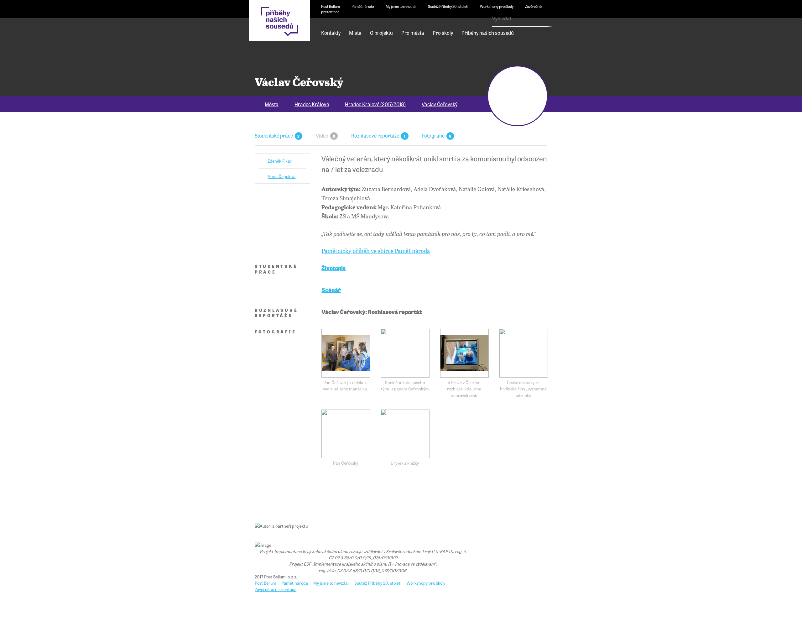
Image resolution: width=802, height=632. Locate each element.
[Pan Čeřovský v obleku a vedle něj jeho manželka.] (345, 353)
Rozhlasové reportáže (375, 135)
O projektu (381, 32)
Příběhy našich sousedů (487, 32)
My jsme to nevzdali (401, 6)
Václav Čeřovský (439, 104)
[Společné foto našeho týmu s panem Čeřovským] (405, 353)
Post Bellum (330, 6)
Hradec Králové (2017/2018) (375, 104)
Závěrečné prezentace (275, 589)
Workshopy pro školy (496, 6)
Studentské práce (274, 135)
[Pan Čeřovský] (345, 434)
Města (272, 104)
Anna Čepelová (281, 176)
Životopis (333, 268)
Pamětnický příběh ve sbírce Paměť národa (375, 251)
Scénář (331, 289)
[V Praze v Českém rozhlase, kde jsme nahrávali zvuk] (464, 353)
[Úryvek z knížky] (405, 434)
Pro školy (443, 32)
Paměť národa (363, 6)
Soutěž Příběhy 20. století (448, 6)
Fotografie (433, 135)
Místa (355, 32)
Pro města (412, 32)
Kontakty (331, 32)
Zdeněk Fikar (280, 161)
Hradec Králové (311, 104)
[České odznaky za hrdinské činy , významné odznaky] (523, 353)
